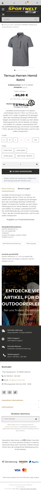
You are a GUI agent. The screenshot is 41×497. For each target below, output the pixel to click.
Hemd (25, 87)
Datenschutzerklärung (12, 427)
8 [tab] (26, 70)
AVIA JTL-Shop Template (28, 489)
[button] (14, 3)
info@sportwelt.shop (17, 380)
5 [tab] (21, 70)
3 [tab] (18, 70)
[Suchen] (37, 19)
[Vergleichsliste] (26, 3)
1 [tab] (14, 70)
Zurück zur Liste (8, 25)
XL (22, 140)
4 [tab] (19, 70)
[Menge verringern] (4, 164)
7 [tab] (24, 70)
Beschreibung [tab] (8, 189)
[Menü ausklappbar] (3, 9)
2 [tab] (16, 70)
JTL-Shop (16, 489)
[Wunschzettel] (37, 3)
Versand (28, 99)
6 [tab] (23, 70)
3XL (36, 140)
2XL (29, 140)
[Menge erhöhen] (36, 164)
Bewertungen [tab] (24, 189)
